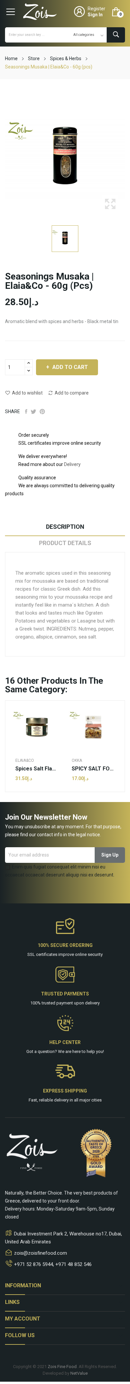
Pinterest (42, 411)
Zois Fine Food (62, 1366)
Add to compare (72, 393)
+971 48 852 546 (73, 1264)
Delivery (72, 464)
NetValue (79, 1373)
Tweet (33, 411)
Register (96, 8)
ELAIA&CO (24, 760)
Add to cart (70, 367)
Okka (77, 760)
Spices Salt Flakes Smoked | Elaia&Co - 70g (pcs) (36, 769)
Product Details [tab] (65, 542)
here (76, 1051)
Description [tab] (65, 526)
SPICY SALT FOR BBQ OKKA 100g (93, 769)
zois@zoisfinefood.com (40, 1253)
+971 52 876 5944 (33, 1264)
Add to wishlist (27, 393)
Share (26, 411)
